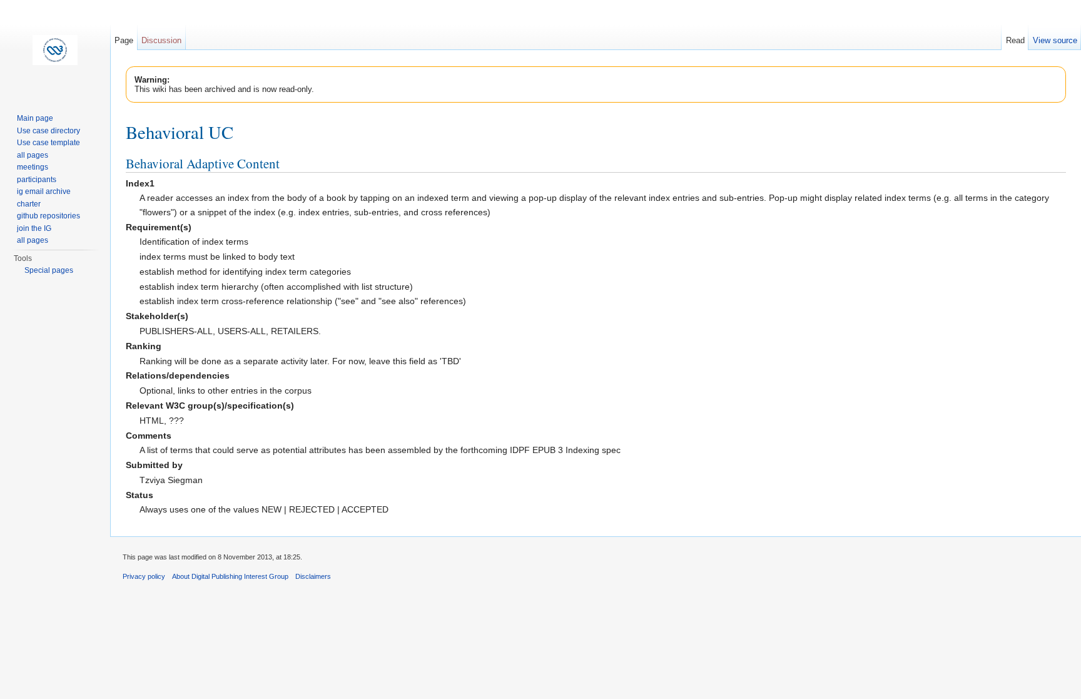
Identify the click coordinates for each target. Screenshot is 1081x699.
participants (36, 179)
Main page (35, 118)
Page (123, 40)
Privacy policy (144, 576)
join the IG (34, 228)
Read (1015, 40)
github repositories (48, 216)
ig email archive (44, 191)
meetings (32, 167)
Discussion (161, 40)
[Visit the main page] (55, 50)
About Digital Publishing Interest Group (230, 576)
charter (29, 204)
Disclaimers (313, 576)
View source (1055, 40)
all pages (32, 155)
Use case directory (48, 130)
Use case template (48, 142)
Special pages (48, 270)
